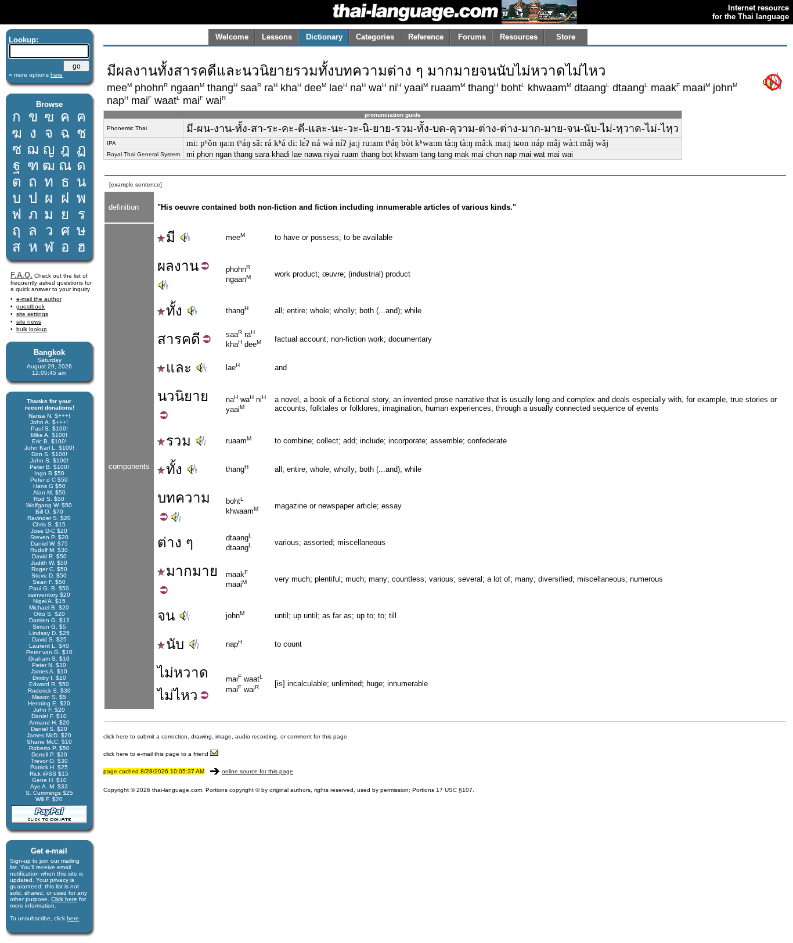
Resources (519, 37)
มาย (205, 571)
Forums (472, 37)
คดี (191, 339)
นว (166, 396)
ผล (165, 266)
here (73, 918)
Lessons (277, 37)
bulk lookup (31, 329)
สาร (169, 339)
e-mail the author (39, 299)
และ (179, 367)
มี (170, 237)
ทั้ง (174, 310)
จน (166, 615)
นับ (175, 644)
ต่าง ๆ (175, 542)
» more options (36, 74)
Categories (375, 37)
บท (166, 497)
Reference (426, 37)
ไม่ (165, 672)
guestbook (30, 306)
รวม (178, 441)
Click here (64, 899)
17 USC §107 (454, 790)
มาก (179, 571)
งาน (186, 266)
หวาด (191, 672)
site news (28, 321)
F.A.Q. (21, 275)
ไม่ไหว (177, 695)
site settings (32, 314)
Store (565, 37)
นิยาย (191, 396)
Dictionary (324, 37)
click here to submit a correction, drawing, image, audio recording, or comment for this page (225, 736)
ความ (192, 497)
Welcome (231, 37)
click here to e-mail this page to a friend (156, 754)
